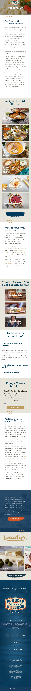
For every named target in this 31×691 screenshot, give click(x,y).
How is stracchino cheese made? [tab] (15, 366)
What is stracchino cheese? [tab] (12, 344)
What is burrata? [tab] (12, 372)
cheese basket (9, 82)
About (9, 649)
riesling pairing (9, 263)
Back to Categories (15, 575)
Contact (15, 649)
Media (21, 649)
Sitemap (19, 653)
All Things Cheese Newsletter (16, 405)
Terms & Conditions (23, 651)
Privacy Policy (16, 625)
